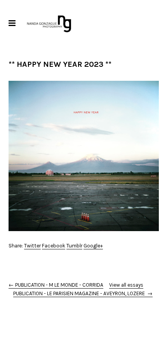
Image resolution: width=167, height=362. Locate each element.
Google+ (93, 246)
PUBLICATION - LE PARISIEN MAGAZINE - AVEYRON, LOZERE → (83, 293)
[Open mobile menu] (11, 23)
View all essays (126, 285)
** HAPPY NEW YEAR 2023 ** (60, 64)
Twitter (32, 246)
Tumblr (74, 246)
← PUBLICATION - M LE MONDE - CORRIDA (56, 285)
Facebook (53, 246)
